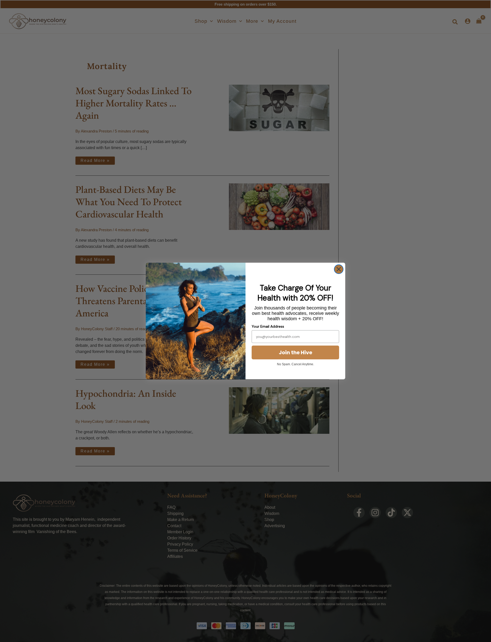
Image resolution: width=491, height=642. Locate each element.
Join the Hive (295, 352)
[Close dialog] (338, 269)
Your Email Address (268, 326)
